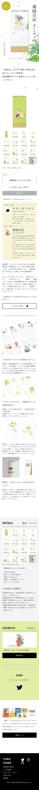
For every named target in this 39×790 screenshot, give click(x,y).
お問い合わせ (7, 775)
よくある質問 (7, 769)
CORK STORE (16, 782)
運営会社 (5, 778)
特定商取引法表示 (8, 767)
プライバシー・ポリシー (10, 772)
